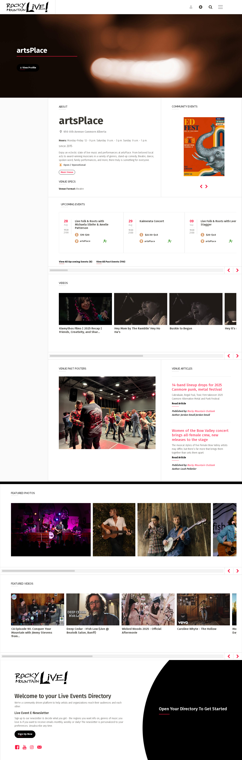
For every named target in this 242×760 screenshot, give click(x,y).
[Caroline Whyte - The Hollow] (203, 609)
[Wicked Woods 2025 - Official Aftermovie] (148, 609)
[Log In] (189, 7)
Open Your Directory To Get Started (193, 708)
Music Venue (67, 172)
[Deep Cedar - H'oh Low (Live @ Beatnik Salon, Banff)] (92, 609)
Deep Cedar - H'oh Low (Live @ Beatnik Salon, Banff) (88, 630)
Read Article (179, 403)
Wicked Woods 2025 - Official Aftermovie (141, 630)
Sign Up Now (25, 734)
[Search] (208, 7)
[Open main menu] (218, 7)
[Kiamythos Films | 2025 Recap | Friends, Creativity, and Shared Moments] (85, 308)
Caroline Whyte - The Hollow (196, 629)
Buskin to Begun (181, 328)
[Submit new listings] (199, 7)
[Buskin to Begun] (196, 308)
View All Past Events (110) (110, 261)
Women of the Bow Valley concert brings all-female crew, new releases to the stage (200, 435)
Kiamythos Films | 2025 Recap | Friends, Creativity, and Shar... (80, 330)
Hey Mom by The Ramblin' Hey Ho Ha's (137, 330)
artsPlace (85, 241)
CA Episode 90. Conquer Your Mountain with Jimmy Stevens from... (31, 632)
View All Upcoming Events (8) (75, 261)
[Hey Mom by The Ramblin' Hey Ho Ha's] (140, 308)
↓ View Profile (28, 67)
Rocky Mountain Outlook (201, 411)
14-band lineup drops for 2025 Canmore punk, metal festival (197, 387)
